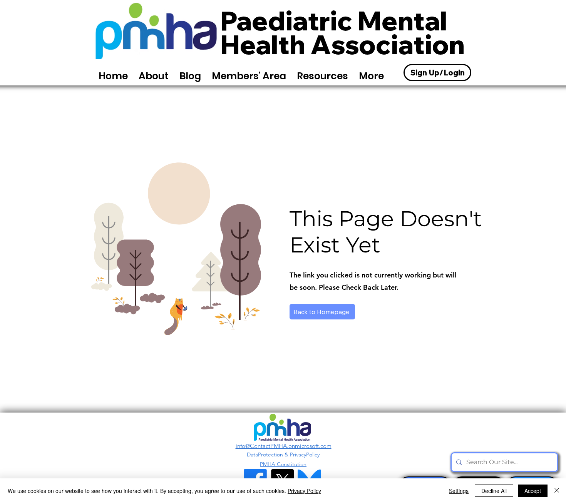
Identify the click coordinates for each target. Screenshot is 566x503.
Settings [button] (459, 491)
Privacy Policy (304, 491)
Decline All (494, 491)
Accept (532, 491)
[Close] (556, 491)
